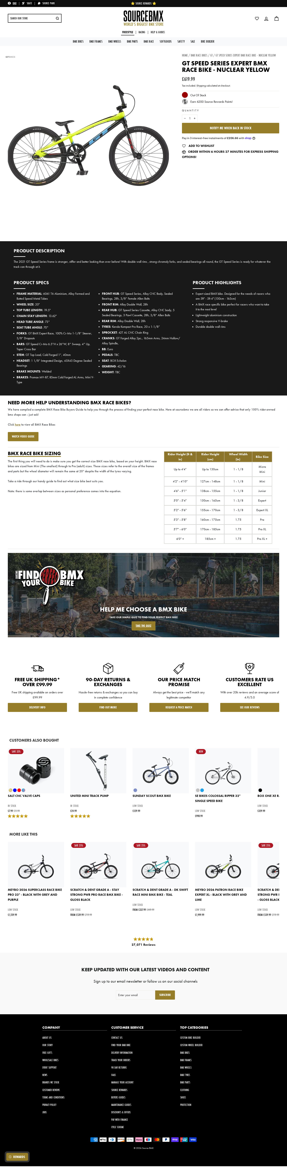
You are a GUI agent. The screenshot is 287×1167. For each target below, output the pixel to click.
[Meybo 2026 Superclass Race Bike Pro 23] (36, 864)
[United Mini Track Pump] (98, 770)
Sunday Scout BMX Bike (152, 796)
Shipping (201, 85)
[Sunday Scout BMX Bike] (161, 770)
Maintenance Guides (121, 1105)
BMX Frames (95, 41)
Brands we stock (50, 1082)
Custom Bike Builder (190, 1038)
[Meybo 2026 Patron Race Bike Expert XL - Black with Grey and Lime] (223, 864)
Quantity (190, 110)
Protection (185, 1105)
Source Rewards (119, 1090)
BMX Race (149, 41)
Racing (142, 32)
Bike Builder (207, 41)
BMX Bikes (78, 41)
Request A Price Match (179, 707)
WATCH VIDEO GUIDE (23, 436)
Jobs (44, 1112)
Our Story (47, 1045)
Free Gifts (47, 1053)
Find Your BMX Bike (120, 1045)
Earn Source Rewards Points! (211, 102)
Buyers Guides (118, 1097)
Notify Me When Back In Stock (230, 128)
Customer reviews (51, 1090)
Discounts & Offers (121, 1112)
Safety (181, 41)
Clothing (184, 1090)
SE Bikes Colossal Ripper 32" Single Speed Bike (218, 798)
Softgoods (166, 41)
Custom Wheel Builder (191, 1045)
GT (211, 55)
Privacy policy (49, 1105)
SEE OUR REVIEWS (249, 707)
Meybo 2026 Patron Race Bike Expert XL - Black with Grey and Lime (221, 895)
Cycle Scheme (117, 1127)
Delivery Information (122, 1053)
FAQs (113, 1075)
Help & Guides (158, 32)
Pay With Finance (119, 1120)
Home (185, 55)
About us (47, 1038)
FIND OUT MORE (108, 707)
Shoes (183, 1097)
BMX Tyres (185, 1075)
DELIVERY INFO (37, 707)
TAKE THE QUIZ (143, 626)
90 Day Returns (119, 1067)
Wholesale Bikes (50, 1060)
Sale (193, 41)
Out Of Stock (198, 95)
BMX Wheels (114, 41)
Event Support (49, 1067)
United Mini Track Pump (89, 796)
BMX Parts (132, 41)
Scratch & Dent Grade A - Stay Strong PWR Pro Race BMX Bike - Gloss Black (96, 895)
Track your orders (120, 1060)
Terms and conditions (53, 1097)
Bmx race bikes (199, 55)
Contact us (116, 1038)
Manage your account (122, 1082)
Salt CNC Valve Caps (24, 796)
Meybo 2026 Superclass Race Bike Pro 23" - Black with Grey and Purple (35, 895)
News (44, 1075)
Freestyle (127, 32)
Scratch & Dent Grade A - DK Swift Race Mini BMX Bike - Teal (160, 892)
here (17, 424)
